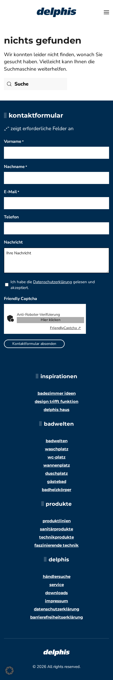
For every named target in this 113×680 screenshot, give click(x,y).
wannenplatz (56, 465)
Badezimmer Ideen (57, 393)
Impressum (56, 600)
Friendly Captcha (20, 299)
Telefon (11, 217)
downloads (56, 592)
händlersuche (56, 576)
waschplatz (56, 448)
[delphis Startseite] (56, 652)
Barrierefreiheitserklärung (56, 617)
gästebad (56, 481)
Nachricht (13, 242)
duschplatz (56, 473)
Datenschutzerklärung (52, 281)
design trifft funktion (56, 401)
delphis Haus (56, 409)
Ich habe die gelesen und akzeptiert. (53, 284)
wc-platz (56, 457)
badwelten (57, 440)
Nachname (15, 167)
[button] (106, 12)
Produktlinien (57, 520)
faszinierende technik (56, 545)
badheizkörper (56, 489)
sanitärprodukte (56, 528)
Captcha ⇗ (65, 327)
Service (56, 584)
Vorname (14, 141)
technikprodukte (56, 537)
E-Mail (11, 192)
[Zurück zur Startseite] (56, 12)
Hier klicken (50, 319)
